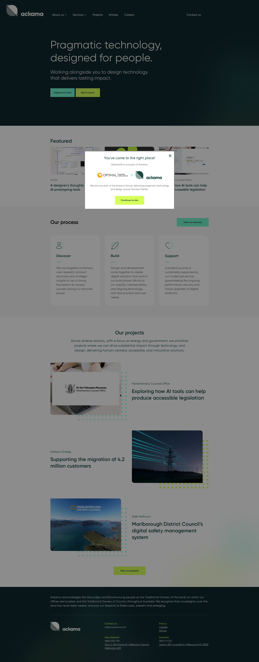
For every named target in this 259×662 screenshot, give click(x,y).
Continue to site (129, 200)
